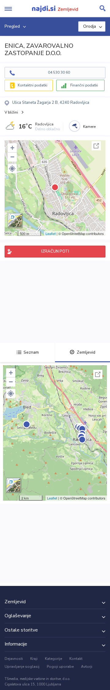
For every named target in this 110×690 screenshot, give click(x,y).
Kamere (89, 126)
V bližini (11, 112)
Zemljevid (86, 352)
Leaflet (51, 233)
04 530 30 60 (59, 72)
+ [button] (12, 148)
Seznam (31, 352)
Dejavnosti (14, 658)
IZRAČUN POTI (55, 251)
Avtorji (86, 666)
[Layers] (15, 220)
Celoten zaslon (96, 145)
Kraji (34, 658)
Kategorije (53, 658)
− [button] (12, 157)
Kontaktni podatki (32, 85)
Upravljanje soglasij (22, 666)
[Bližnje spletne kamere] (74, 126)
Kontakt (75, 658)
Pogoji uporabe (60, 666)
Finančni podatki (84, 85)
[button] (12, 168)
